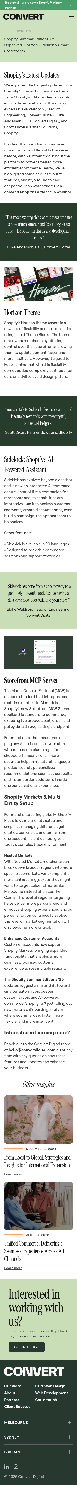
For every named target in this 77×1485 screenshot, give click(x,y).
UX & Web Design (50, 1386)
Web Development (51, 1392)
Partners (11, 1399)
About (9, 1392)
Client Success (17, 1406)
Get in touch (46, 1399)
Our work (12, 1386)
